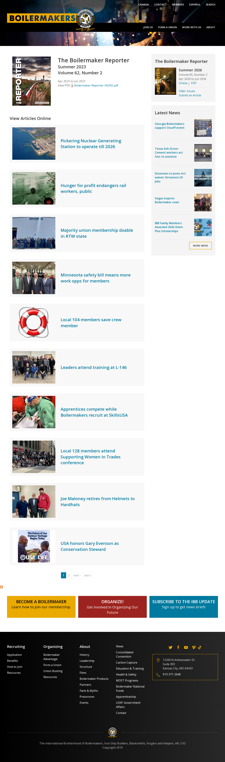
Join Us (148, 27)
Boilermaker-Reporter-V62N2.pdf (96, 85)
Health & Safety (126, 674)
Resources (14, 673)
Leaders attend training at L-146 (94, 367)
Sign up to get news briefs (184, 607)
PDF (193, 83)
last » (87, 575)
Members (178, 4)
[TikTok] (199, 647)
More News (200, 245)
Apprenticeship (126, 697)
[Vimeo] (193, 647)
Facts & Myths (89, 691)
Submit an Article (190, 95)
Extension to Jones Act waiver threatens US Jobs (170, 177)
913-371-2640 (172, 674)
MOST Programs (127, 680)
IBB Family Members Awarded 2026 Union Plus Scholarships (169, 227)
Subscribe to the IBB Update (183, 601)
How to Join (14, 667)
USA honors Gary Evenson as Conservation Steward (90, 546)
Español (195, 4)
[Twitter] (170, 647)
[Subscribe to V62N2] (1, 587)
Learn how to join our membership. (41, 607)
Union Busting (53, 671)
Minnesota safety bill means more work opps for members (96, 278)
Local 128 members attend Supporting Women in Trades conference (91, 456)
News (119, 646)
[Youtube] (186, 647)
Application (14, 655)
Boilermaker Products (94, 679)
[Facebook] (178, 647)
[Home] (52, 20)
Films (83, 673)
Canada (143, 4)
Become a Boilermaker (41, 601)
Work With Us (191, 27)
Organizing (53, 646)
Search (210, 4)
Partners (85, 685)
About (210, 27)
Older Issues (187, 91)
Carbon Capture (126, 662)
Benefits (12, 661)
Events (84, 703)
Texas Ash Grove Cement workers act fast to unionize (169, 152)
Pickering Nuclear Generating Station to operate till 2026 (91, 144)
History (84, 655)
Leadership (87, 661)
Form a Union (167, 27)
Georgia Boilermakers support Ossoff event (170, 126)
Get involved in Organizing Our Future (112, 607)
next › (77, 575)
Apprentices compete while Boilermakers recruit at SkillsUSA (94, 412)
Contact (160, 4)
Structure (86, 667)
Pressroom (87, 697)
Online (183, 83)
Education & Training (130, 668)
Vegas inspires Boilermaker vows (167, 200)
